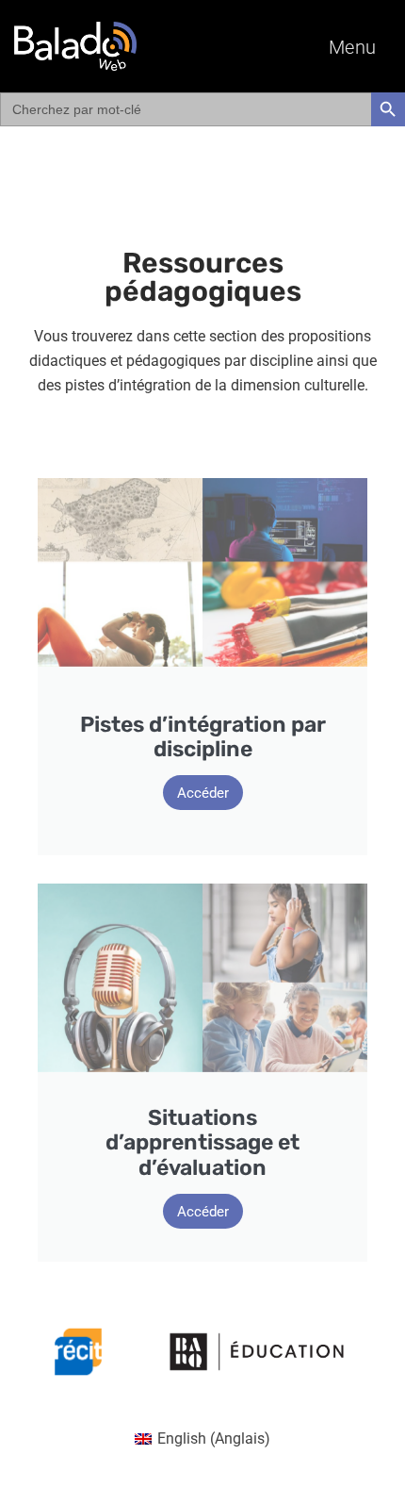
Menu (353, 47)
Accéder (203, 793)
